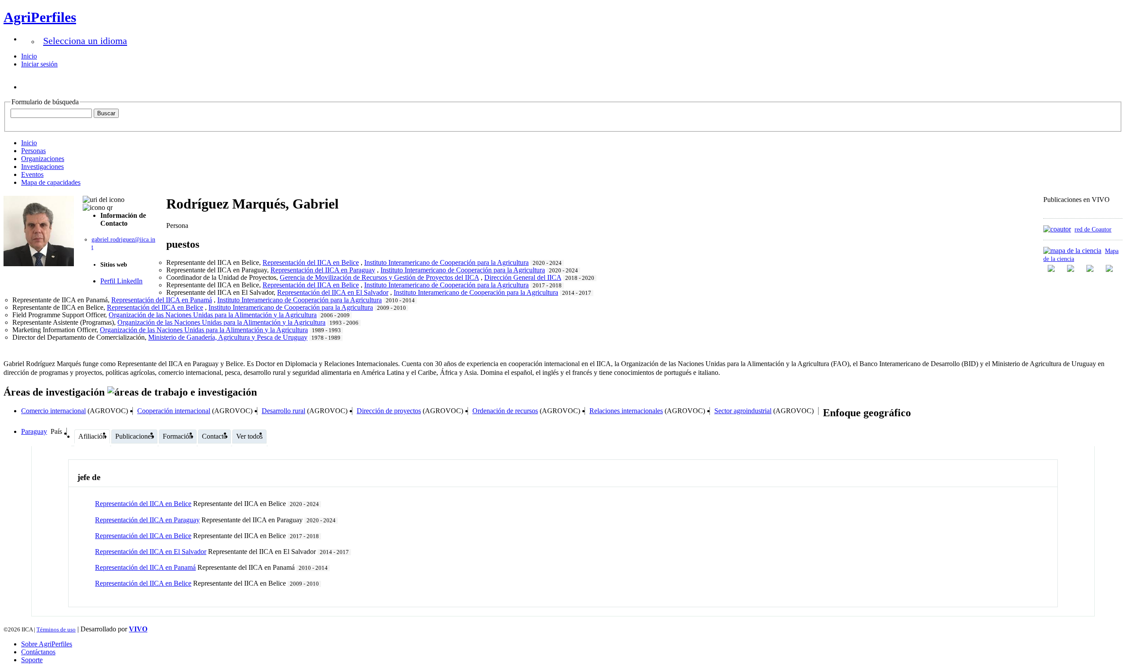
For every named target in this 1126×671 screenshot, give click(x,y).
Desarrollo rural (283, 410)
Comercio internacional (53, 410)
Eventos (32, 174)
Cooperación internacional (173, 410)
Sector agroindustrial (742, 410)
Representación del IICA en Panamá (145, 567)
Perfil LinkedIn (121, 281)
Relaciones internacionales (626, 410)
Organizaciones (42, 158)
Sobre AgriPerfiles (46, 644)
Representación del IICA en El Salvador (150, 551)
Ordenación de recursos (505, 410)
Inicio (29, 56)
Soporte (32, 660)
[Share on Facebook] (1052, 268)
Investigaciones (42, 166)
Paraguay (34, 431)
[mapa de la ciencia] (1072, 250)
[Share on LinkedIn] (1071, 268)
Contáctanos (38, 652)
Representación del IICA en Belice (143, 503)
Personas (33, 150)
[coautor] (1057, 229)
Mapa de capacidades (50, 182)
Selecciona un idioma (85, 40)
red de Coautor (1093, 229)
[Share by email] (1110, 268)
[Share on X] (1091, 268)
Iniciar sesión (39, 64)
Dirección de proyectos (389, 410)
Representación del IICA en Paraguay (147, 520)
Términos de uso (56, 629)
